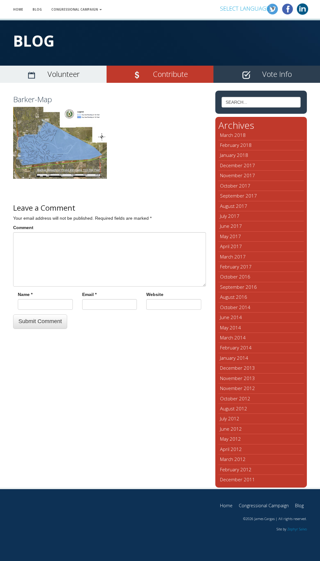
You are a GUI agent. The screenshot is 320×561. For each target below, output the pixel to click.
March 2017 (233, 256)
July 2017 (229, 216)
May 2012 (230, 439)
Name (25, 294)
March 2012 (233, 459)
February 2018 (236, 145)
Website (154, 294)
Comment (23, 227)
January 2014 (234, 358)
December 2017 (237, 165)
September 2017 (238, 196)
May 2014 (230, 327)
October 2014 (235, 307)
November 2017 (237, 175)
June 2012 (231, 429)
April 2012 (231, 449)
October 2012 (235, 398)
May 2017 (230, 236)
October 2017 (235, 186)
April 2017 (231, 246)
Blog (37, 9)
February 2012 (236, 469)
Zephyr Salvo (297, 529)
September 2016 (238, 287)
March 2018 (233, 135)
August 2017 (233, 206)
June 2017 (231, 226)
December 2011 (237, 479)
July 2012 (229, 418)
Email (89, 294)
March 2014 (233, 337)
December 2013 (237, 368)
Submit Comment (40, 321)
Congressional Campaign (75, 9)
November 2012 (237, 388)
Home (18, 9)
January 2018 (234, 155)
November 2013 (237, 378)
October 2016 (235, 276)
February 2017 (236, 266)
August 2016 (233, 297)
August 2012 (233, 408)
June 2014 (231, 317)
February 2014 (236, 347)
